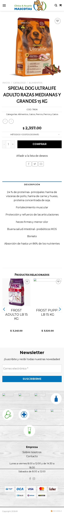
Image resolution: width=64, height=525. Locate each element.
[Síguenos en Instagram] (34, 478)
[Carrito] (60, 5)
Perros (39, 114)
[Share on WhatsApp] (22, 165)
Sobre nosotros (32, 452)
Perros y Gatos (50, 114)
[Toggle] (59, 135)
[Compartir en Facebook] (29, 163)
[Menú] (4, 5)
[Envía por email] (41, 163)
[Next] (59, 309)
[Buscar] (56, 5)
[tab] (32, 184)
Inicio (6, 82)
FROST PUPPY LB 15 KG (47, 312)
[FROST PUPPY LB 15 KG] (48, 292)
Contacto (32, 456)
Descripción (32, 184)
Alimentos (35, 82)
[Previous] (4, 309)
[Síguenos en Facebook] (30, 478)
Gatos (32, 114)
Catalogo (19, 82)
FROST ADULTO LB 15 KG (16, 314)
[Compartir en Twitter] (35, 163)
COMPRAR (39, 144)
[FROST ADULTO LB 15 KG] (16, 292)
